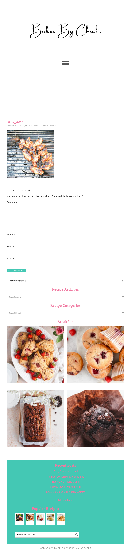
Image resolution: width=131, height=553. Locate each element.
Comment (13, 202)
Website (11, 258)
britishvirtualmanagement (74, 548)
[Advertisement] (65, 92)
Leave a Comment (49, 125)
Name (11, 234)
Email (10, 246)
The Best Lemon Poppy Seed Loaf (65, 476)
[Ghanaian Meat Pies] (50, 517)
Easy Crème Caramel (65, 471)
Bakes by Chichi (65, 17)
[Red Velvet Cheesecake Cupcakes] (40, 517)
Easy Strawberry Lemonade (65, 486)
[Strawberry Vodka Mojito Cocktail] (19, 517)
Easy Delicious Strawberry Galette (65, 492)
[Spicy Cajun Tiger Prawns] (30, 517)
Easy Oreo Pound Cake (65, 481)
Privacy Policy (66, 500)
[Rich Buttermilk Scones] (61, 517)
